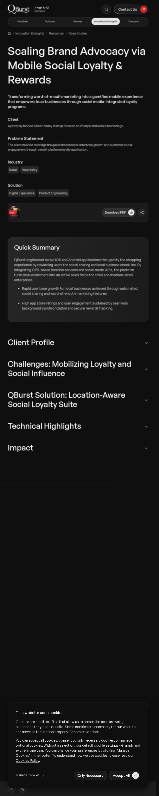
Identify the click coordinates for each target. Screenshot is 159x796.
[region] (78, 741)
